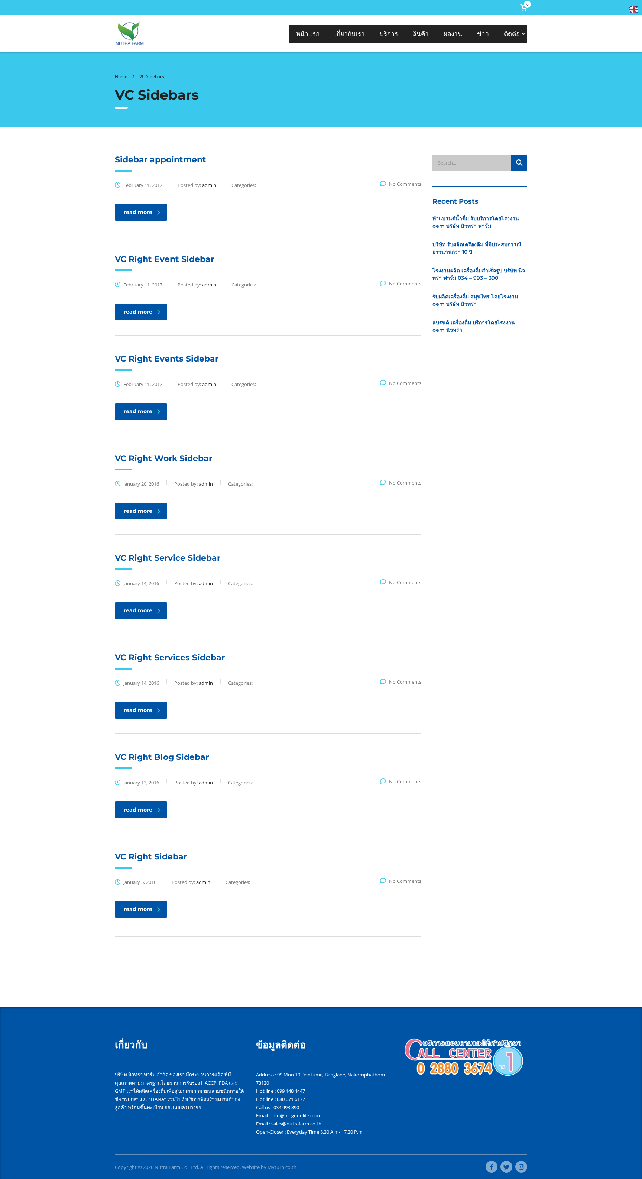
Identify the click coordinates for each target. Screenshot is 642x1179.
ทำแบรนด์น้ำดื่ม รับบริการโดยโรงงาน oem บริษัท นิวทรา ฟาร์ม (475, 222)
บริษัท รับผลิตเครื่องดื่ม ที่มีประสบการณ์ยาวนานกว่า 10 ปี (476, 248)
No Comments (405, 184)
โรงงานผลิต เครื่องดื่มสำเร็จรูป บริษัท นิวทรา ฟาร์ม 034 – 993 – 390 (478, 274)
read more (138, 212)
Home (121, 76)
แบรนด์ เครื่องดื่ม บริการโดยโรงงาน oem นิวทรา (473, 326)
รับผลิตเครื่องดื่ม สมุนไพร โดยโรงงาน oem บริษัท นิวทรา (475, 300)
